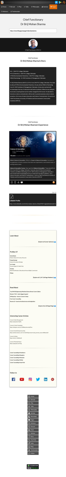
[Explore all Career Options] (46, 241)
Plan (20, 7)
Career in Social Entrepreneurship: (17, 330)
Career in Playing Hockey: (15, 341)
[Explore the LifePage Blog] (46, 306)
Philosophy (36, 7)
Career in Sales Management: (16, 320)
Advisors (5, 11)
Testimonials (16, 11)
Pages (54, 7)
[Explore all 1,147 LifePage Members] (43, 277)
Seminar (45, 7)
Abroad (12, 7)
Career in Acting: (13, 336)
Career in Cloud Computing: (16, 325)
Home (4, 7)
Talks (27, 7)
